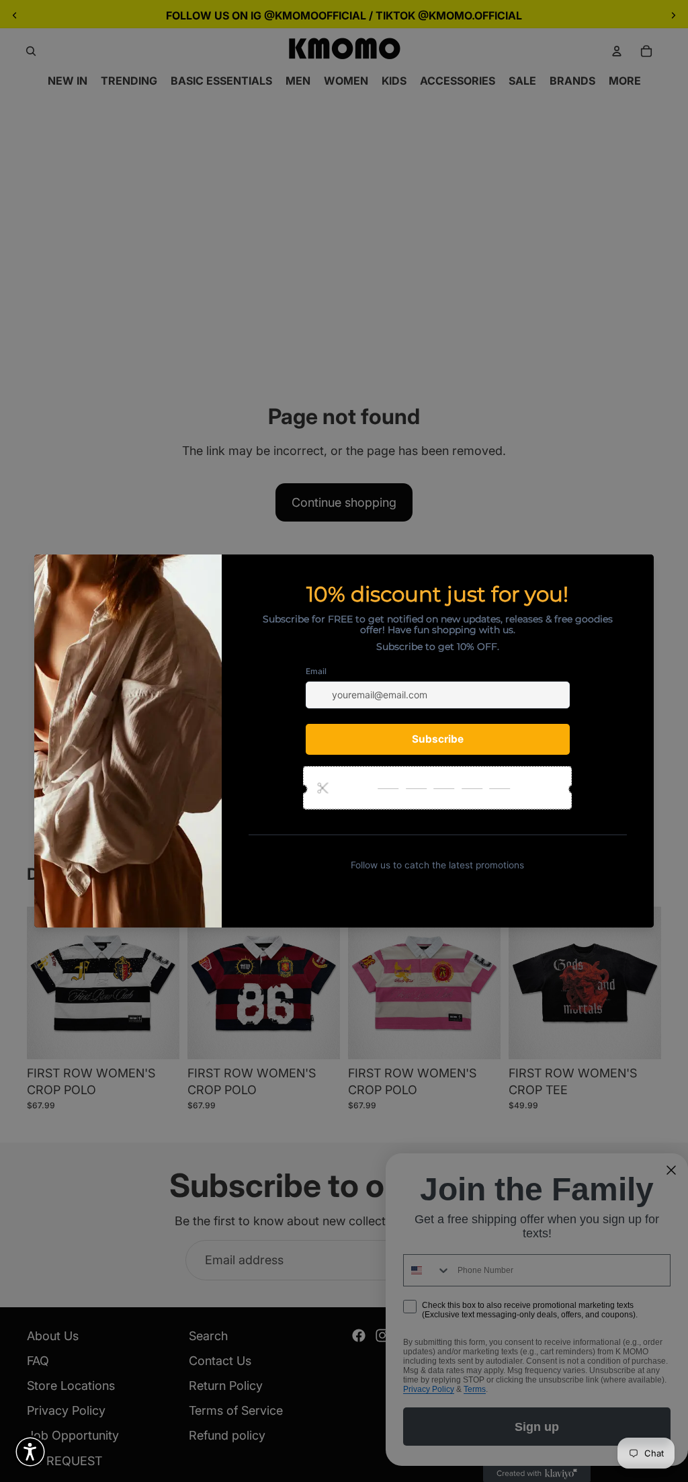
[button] (30, 1452)
